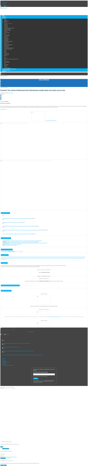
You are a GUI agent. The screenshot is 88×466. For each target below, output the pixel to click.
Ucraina (61, 258)
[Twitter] (44, 95)
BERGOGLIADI (6, 24)
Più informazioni (8, 458)
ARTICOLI (3, 358)
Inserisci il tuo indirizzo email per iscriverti (40, 372)
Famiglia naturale (6, 39)
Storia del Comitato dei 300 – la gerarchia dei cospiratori (11, 222)
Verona (69, 258)
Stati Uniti (49, 258)
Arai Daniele (5, 20)
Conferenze (5, 31)
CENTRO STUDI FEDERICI (7, 29)
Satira (5, 60)
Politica (5, 50)
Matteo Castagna (10, 258)
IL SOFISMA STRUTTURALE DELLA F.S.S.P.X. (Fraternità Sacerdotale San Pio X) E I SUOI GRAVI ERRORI (18, 226)
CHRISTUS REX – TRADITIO (7, 30)
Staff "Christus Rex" (10, 92)
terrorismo (5, 66)
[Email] (44, 96)
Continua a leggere (55, 107)
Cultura (5, 33)
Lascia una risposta (3, 109)
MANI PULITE (5, 43)
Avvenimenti (5, 23)
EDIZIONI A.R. (5, 36)
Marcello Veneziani (4, 258)
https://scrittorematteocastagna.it (51, 120)
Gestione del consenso (6, 448)
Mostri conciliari (6, 46)
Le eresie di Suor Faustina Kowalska (15, 244)
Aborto (5, 19)
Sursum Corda (54, 258)
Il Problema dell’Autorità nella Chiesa (9, 68)
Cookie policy (4, 3)
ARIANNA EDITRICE (6, 21)
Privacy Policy (4, 4)
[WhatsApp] (44, 97)
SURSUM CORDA (6, 64)
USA (66, 258)
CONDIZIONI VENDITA (5, 2)
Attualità (5, 22)
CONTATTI (4, 71)
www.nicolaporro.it (4, 259)
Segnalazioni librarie (7, 62)
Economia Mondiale (6, 34)
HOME (3, 15)
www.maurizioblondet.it (80, 258)
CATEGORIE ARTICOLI (4, 251)
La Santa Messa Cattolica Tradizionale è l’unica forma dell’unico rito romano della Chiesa (17, 218)
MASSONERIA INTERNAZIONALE (8, 44)
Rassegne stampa (6, 54)
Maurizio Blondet (20, 258)
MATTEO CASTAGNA (6, 45)
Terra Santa (5, 65)
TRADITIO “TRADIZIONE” (7, 67)
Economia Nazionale (6, 35)
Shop (2, 1)
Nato (24, 258)
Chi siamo (4, 16)
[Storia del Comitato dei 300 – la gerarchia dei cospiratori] (45, 220)
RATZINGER (5, 55)
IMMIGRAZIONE (6, 40)
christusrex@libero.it (31, 331)
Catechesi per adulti (6, 435)
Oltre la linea (32, 258)
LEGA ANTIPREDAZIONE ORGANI (8, 41)
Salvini (43, 258)
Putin (37, 258)
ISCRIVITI (35, 378)
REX (4, 56)
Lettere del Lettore (6, 42)
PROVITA (5, 52)
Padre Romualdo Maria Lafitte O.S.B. (11, 416)
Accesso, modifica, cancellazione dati (8, 365)
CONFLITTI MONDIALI (6, 32)
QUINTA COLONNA (6, 53)
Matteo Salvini (15, 258)
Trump (58, 258)
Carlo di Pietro (6, 25)
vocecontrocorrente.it (74, 258)
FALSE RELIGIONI (7, 408)
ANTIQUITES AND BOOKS (54, 316)
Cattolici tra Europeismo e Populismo (11, 400)
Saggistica (5, 57)
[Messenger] (44, 98)
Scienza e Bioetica (6, 61)
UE (64, 258)
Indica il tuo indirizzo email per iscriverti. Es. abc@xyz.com (40, 376)
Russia (40, 258)
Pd (35, 258)
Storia (5, 63)
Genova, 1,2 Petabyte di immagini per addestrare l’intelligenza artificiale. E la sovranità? (16, 233)
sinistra (46, 258)
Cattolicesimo (6, 399)
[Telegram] (44, 99)
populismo (5, 51)
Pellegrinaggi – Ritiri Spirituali (9, 417)
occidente (28, 258)
